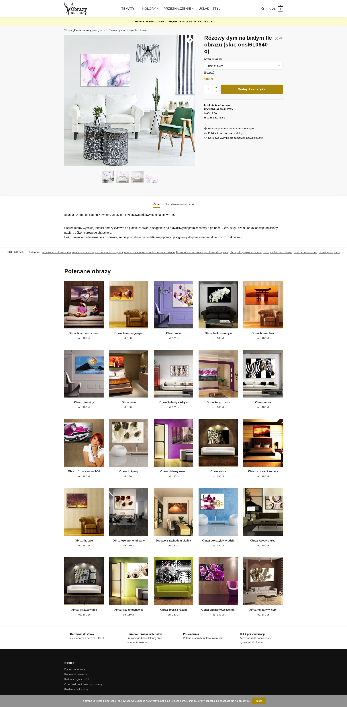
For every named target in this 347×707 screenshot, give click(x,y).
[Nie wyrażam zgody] (342, 701)
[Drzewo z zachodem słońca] (173, 512)
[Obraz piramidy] (84, 374)
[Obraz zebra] (263, 374)
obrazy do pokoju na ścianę (246, 252)
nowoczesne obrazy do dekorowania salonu (149, 252)
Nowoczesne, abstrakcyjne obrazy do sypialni (202, 252)
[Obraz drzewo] (84, 512)
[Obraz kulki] (173, 304)
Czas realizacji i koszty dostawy (83, 684)
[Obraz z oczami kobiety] (263, 443)
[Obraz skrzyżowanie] (84, 581)
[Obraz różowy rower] (173, 443)
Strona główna (72, 30)
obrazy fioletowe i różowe (277, 252)
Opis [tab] (156, 204)
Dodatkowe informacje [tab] (179, 204)
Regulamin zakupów (76, 674)
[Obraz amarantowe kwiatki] (218, 581)
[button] (190, 40)
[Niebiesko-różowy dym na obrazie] (281, 38)
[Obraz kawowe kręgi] (263, 512)
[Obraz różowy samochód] (84, 443)
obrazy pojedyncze (94, 30)
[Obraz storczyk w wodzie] (218, 512)
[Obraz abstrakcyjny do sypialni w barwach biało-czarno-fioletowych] (276, 38)
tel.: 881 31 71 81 (203, 21)
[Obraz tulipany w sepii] (263, 581)
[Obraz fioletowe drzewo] (84, 304)
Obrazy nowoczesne (305, 252)
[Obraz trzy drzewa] (218, 374)
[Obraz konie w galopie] (128, 304)
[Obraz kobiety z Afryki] (173, 374)
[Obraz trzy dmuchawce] (128, 581)
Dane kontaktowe (74, 669)
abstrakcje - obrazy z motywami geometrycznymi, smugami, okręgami (82, 252)
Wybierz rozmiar (81, 336)
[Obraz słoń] (128, 374)
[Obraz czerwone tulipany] (128, 512)
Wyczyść (209, 72)
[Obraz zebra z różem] (173, 581)
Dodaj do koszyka (251, 89)
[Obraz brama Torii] (263, 304)
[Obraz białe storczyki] (218, 304)
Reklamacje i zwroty (76, 689)
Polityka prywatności (76, 679)
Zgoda (259, 701)
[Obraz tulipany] (128, 443)
